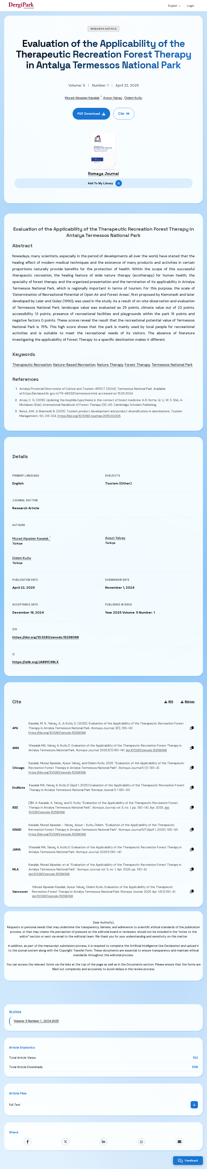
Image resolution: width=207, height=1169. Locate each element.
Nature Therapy (110, 364)
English (172, 5)
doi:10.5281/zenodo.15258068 (146, 750)
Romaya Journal (103, 173)
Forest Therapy (137, 364)
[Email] (179, 1141)
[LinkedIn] (103, 1141)
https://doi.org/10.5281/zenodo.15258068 (45, 637)
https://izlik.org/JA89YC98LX (35, 662)
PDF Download (88, 113)
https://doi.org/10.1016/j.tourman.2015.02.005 (89, 416)
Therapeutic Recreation (32, 364)
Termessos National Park (172, 364)
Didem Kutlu (133, 98)
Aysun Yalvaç (112, 98)
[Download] (194, 1104)
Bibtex (190, 702)
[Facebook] (27, 1141)
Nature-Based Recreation (74, 364)
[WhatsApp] (141, 1141)
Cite (121, 113)
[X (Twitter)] (65, 1141)
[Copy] (192, 728)
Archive (15, 1011)
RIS (170, 702)
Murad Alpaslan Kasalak (82, 98)
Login (190, 6)
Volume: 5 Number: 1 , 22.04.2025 (36, 1021)
